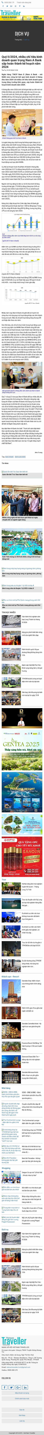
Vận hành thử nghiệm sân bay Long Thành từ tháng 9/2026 (31, 619)
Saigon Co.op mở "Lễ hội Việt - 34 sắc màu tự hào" (32, 1174)
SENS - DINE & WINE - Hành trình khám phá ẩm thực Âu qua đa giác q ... (31, 1095)
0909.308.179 (9, 2)
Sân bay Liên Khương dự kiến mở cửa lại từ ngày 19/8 (32, 693)
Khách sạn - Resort (10, 976)
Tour (4, 879)
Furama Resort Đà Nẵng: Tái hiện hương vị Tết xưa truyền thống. (32, 1046)
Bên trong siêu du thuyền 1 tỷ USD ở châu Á (18, 588)
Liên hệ (22, 1421)
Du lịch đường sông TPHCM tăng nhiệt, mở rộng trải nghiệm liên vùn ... (31, 963)
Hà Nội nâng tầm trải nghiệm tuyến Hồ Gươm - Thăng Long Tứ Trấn (32, 887)
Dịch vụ (26, 40)
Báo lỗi (22, 1410)
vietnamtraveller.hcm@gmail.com (18, 1367)
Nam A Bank (9, 457)
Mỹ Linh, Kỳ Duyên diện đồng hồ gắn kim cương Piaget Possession (32, 1220)
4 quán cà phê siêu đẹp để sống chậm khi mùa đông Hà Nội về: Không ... (32, 1107)
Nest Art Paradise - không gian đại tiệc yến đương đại (31, 1159)
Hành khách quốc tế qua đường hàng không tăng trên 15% (32, 652)
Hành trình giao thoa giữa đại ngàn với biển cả (32, 1009)
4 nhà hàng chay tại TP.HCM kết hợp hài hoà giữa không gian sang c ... (32, 1133)
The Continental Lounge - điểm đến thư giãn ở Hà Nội (31, 1122)
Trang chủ (18, 40)
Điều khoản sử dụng (22, 1393)
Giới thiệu (22, 1415)
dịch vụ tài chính (20, 457)
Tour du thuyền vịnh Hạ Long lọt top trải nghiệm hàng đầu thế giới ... (32, 902)
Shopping (6, 1168)
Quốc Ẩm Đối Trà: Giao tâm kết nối (15, 474)
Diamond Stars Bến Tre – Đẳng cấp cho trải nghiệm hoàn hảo (31, 1059)
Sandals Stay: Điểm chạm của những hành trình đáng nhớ (31, 984)
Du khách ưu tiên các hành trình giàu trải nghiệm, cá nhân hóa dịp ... (31, 930)
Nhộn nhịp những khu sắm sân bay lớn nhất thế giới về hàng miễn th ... (31, 1199)
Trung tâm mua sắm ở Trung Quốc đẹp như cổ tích (32, 1209)
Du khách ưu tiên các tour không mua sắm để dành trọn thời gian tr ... (31, 916)
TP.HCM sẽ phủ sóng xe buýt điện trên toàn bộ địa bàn (32, 680)
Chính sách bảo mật (22, 1398)
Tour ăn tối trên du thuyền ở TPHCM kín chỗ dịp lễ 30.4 (31, 944)
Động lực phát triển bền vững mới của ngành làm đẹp (32, 633)
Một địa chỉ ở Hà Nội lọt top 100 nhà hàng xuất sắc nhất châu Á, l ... (32, 1149)
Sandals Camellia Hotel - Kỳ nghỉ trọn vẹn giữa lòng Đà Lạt (31, 1026)
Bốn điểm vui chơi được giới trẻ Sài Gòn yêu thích (31, 1189)
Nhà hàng (6, 1088)
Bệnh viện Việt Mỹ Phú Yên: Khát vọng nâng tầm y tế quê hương (32, 668)
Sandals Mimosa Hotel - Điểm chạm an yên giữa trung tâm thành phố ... (30, 1075)
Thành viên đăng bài (24, 2)
